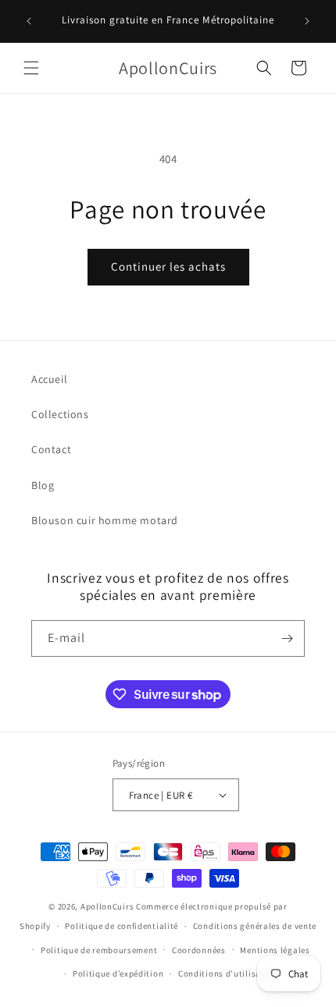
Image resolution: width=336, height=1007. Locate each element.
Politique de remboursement (99, 950)
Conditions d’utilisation (228, 973)
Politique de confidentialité (121, 925)
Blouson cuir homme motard (104, 520)
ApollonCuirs (107, 906)
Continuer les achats (168, 266)
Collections (60, 414)
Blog (42, 485)
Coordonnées (199, 950)
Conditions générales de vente (254, 925)
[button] (31, 68)
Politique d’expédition (118, 973)
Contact (51, 449)
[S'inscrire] (287, 638)
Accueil (49, 379)
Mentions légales (274, 950)
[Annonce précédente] (29, 21)
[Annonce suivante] (307, 21)
